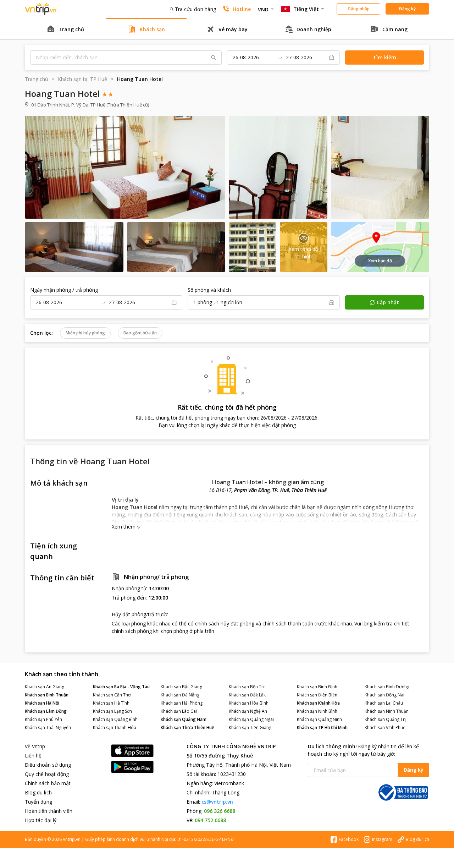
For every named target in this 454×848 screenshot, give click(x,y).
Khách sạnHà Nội (42, 703)
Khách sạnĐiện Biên (317, 695)
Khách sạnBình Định (317, 687)
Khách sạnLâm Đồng (46, 711)
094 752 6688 (210, 820)
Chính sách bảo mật (48, 783)
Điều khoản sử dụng (48, 764)
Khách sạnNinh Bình (317, 711)
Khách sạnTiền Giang (250, 727)
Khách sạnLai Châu (384, 703)
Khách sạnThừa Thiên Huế (187, 727)
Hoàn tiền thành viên (48, 811)
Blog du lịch (38, 792)
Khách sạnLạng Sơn (112, 711)
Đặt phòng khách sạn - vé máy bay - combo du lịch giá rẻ (41, 9)
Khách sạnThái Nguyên (48, 727)
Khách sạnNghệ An (248, 711)
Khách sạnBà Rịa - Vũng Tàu (121, 687)
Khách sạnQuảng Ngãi (251, 719)
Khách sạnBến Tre (247, 687)
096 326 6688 (219, 811)
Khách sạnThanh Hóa (114, 727)
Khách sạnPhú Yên (43, 719)
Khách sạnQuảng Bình (115, 719)
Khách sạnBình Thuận (46, 695)
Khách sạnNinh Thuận (387, 711)
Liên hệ (33, 755)
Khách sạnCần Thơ (112, 695)
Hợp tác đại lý (40, 820)
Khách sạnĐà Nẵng (180, 695)
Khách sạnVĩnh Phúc (385, 727)
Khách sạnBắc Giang (181, 687)
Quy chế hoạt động (47, 774)
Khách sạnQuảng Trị (385, 719)
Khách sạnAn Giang (44, 687)
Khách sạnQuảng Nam (183, 719)
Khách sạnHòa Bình (248, 703)
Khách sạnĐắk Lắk (247, 695)
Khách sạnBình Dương (387, 687)
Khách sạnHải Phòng (182, 703)
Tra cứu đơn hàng (195, 9)
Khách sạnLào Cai (179, 711)
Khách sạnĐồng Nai (384, 695)
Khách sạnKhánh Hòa (318, 703)
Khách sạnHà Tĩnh (111, 703)
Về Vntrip (35, 746)
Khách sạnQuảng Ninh (319, 719)
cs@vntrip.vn (217, 801)
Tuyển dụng (38, 801)
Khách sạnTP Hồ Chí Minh (322, 727)
